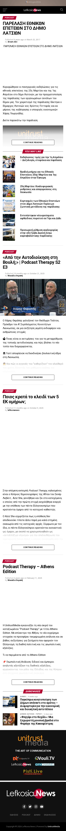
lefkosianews (13, 410)
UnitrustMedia (54, 826)
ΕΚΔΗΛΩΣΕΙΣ (50, 815)
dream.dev (12, 42)
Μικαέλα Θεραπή (15, 276)
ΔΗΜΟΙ (37, 815)
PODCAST (26, 815)
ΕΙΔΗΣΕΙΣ (14, 815)
